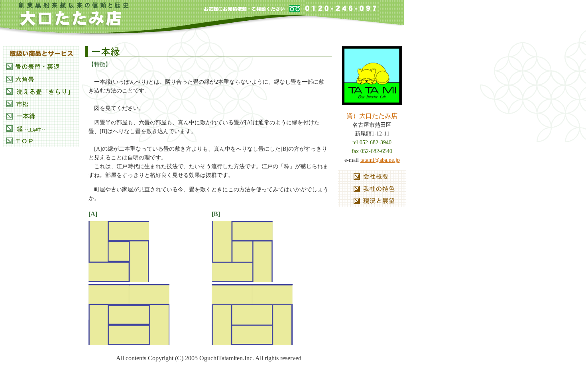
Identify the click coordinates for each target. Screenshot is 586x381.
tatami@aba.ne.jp (380, 160)
